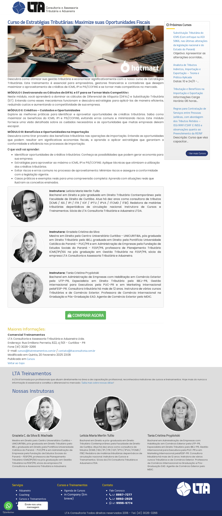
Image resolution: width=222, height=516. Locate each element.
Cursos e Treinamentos (32, 499)
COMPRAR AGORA (88, 315)
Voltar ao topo (16, 363)
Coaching (24, 495)
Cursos (31, 359)
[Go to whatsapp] (8, 505)
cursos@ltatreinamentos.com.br (37, 351)
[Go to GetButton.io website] (8, 512)
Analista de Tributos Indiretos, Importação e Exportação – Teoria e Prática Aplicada (187, 71)
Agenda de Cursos (74, 490)
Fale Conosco (117, 490)
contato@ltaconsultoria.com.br (76, 351)
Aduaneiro (25, 490)
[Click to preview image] (86, 51)
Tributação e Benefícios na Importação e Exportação (188, 91)
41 (122, 495)
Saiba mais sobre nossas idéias (97, 382)
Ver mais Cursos (197, 153)
